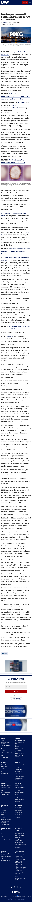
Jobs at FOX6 (18, 837)
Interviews (17, 773)
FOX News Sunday (19, 799)
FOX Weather (18, 750)
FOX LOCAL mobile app (5, 754)
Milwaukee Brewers (6, 785)
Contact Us (18, 828)
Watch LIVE (18, 783)
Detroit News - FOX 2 (6, 838)
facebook (9, 887)
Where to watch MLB (20, 859)
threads (17, 887)
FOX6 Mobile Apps (19, 833)
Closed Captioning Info (20, 844)
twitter (12, 887)
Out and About (18, 771)
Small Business (4, 773)
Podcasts (3, 748)
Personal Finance (5, 770)
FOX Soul (17, 797)
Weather (18, 738)
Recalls (3, 768)
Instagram (3, 812)
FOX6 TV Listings (19, 790)
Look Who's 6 (18, 768)
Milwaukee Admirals (6, 790)
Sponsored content (5, 860)
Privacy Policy (17, 698)
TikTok (2, 814)
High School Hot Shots (6, 792)
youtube (20, 887)
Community (19, 805)
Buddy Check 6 (18, 812)
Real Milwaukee (18, 769)
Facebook (3, 810)
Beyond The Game (5, 789)
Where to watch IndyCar (18, 865)
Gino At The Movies (19, 776)
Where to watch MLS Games (20, 878)
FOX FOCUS (4, 858)
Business (3, 771)
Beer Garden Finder (19, 809)
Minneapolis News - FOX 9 (6, 835)
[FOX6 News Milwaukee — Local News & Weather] (5, 2)
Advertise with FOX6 (6, 856)
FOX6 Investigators (5, 745)
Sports (3, 783)
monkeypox (9, 336)
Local (2, 740)
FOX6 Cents (4, 766)
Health (18, 22)
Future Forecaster (19, 753)
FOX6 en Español (5, 757)
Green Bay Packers (5, 787)
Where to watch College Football (19, 857)
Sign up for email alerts (20, 832)
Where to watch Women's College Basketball (19, 872)
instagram (14, 887)
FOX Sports (17, 796)
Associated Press (12, 22)
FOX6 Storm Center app (19, 743)
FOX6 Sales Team (5, 855)
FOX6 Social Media (5, 806)
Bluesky (3, 817)
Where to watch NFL (20, 855)
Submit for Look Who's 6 (20, 765)
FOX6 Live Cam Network (18, 746)
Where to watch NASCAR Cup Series (19, 862)
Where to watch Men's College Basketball (20, 868)
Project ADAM (18, 814)
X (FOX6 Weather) (5, 824)
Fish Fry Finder (18, 810)
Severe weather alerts (20, 740)
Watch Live (25, 2)
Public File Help (18, 840)
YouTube (3, 809)
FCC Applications (19, 842)
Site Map (3, 759)
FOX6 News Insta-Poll (6, 752)
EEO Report (17, 839)
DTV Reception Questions (18, 846)
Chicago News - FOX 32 (6, 832)
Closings (17, 752)
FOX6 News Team (19, 835)
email (23, 887)
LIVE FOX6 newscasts (20, 787)
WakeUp (17, 763)
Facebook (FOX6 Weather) (5, 822)
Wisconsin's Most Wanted (5, 743)
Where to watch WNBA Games (20, 875)
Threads (3, 816)
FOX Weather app (19, 748)
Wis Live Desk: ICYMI (20, 789)
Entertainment (4, 747)
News (3, 738)
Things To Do (18, 807)
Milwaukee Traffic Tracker (19, 779)
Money (3, 763)
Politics (3, 750)
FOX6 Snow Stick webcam (19, 756)
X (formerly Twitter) (6, 819)
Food (16, 775)
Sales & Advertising (5, 852)
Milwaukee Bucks (5, 794)
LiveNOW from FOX (19, 792)
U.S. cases (21, 103)
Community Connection (17, 816)
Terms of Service (17, 699)
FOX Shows (17, 801)
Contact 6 (3, 764)
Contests (17, 830)
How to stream (18, 785)
